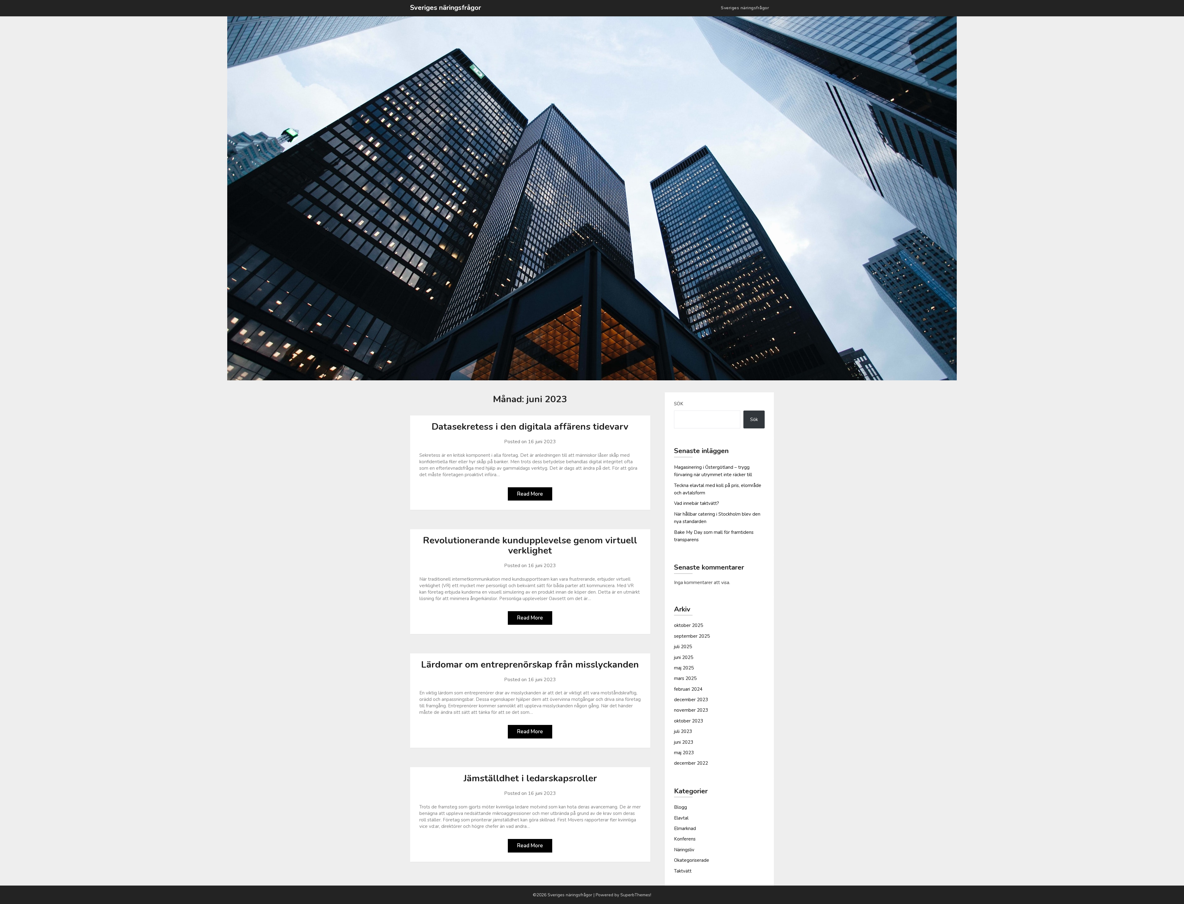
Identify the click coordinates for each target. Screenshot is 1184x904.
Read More (530, 493)
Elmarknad (685, 828)
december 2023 (691, 700)
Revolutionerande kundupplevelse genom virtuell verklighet (530, 545)
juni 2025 (683, 657)
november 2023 (691, 710)
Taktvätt (683, 871)
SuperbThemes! (635, 895)
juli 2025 (683, 647)
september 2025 (692, 636)
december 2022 (691, 763)
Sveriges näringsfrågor (445, 7)
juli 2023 (683, 731)
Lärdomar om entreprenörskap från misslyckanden (530, 664)
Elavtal (681, 818)
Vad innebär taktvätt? (696, 503)
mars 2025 (685, 678)
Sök (678, 404)
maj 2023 (684, 753)
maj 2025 (684, 668)
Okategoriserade (691, 860)
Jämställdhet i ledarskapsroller (530, 778)
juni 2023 (683, 742)
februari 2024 (688, 689)
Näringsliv (684, 850)
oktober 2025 (688, 625)
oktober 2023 (688, 721)
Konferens (685, 839)
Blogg (680, 807)
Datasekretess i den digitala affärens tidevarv (530, 426)
